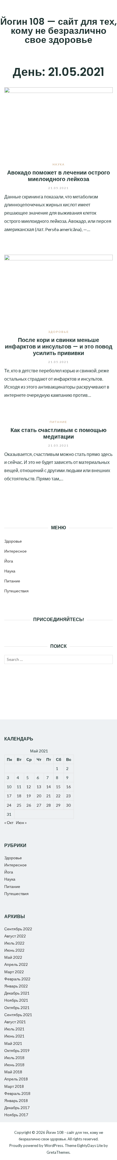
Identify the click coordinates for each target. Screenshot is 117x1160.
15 (58, 786)
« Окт (8, 822)
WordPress (53, 1145)
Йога (8, 561)
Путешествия (16, 590)
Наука (59, 164)
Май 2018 (13, 1071)
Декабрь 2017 (17, 1107)
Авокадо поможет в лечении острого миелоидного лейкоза (58, 176)
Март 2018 (14, 1086)
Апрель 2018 (16, 1078)
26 (28, 805)
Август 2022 (15, 935)
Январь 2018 (16, 1100)
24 (9, 805)
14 (48, 786)
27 (39, 805)
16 (68, 786)
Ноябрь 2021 (16, 1000)
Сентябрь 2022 (18, 928)
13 (39, 786)
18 (19, 795)
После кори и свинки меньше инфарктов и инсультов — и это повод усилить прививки (58, 346)
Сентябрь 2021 (18, 1014)
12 (28, 786)
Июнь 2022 (14, 950)
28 (48, 805)
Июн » (21, 822)
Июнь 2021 (14, 1036)
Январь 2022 (16, 985)
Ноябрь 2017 (16, 1114)
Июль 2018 (14, 1057)
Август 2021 (15, 1021)
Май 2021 (13, 1043)
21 (48, 795)
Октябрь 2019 (17, 1050)
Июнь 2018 (14, 1064)
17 (9, 795)
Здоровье (58, 331)
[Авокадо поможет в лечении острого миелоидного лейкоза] (58, 120)
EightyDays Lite (90, 1145)
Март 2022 (14, 971)
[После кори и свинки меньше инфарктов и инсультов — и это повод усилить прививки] (58, 287)
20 (39, 795)
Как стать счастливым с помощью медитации (58, 433)
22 (58, 795)
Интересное (15, 551)
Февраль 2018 (17, 1093)
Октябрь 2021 (17, 1007)
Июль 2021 (14, 1028)
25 (19, 805)
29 (58, 805)
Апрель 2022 (16, 964)
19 (28, 795)
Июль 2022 (14, 943)
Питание (58, 422)
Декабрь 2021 (17, 993)
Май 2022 (13, 957)
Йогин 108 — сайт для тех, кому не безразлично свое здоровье (58, 30)
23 (68, 795)
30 (68, 805)
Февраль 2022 (17, 978)
